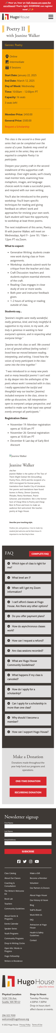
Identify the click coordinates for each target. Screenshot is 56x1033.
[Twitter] (25, 861)
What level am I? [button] (21, 577)
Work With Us (36, 915)
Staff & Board (35, 910)
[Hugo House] (28, 981)
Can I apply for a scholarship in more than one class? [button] (26, 705)
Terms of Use (37, 1024)
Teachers (8, 903)
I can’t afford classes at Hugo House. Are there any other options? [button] (27, 604)
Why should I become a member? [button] (23, 719)
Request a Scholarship (17, 126)
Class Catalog (10, 873)
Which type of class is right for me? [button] (26, 565)
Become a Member (38, 878)
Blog (32, 905)
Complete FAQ (40, 553)
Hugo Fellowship (11, 956)
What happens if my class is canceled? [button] (25, 677)
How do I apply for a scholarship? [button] (21, 691)
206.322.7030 (8, 1015)
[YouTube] (37, 861)
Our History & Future (39, 900)
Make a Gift (35, 873)
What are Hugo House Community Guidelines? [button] (22, 663)
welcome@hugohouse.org (15, 1019)
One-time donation (28, 781)
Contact (33, 940)
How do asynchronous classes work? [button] (26, 628)
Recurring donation (28, 792)
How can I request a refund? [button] (28, 640)
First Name (8, 823)
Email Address (10, 839)
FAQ (31, 919)
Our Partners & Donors (40, 888)
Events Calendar (11, 923)
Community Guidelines (14, 908)
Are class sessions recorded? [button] (27, 650)
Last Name (8, 831)
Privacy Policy (24, 1024)
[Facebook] (19, 861)
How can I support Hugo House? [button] (30, 732)
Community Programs (14, 938)
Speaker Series (10, 928)
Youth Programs (11, 933)
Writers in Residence (13, 961)
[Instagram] (30, 861)
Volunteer (34, 883)
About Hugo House (38, 895)
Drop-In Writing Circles (14, 943)
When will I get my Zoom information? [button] (24, 590)
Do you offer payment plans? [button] (28, 616)
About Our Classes (12, 878)
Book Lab (8, 899)
